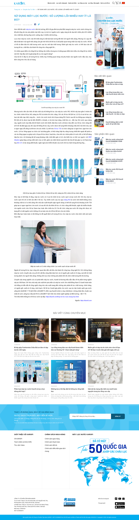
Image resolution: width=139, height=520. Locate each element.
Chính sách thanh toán (52, 442)
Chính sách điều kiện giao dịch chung (55, 450)
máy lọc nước (30, 29)
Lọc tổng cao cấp (82, 3)
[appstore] (120, 503)
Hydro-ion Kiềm (72, 3)
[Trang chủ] (20, 3)
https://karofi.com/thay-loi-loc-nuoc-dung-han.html (62, 297)
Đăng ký (118, 416)
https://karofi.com (86, 300)
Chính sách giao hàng (52, 439)
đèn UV (19, 143)
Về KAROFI (18, 439)
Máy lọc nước (51, 3)
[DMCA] (69, 504)
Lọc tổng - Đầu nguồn (93, 3)
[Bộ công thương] (69, 499)
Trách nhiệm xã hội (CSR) (23, 442)
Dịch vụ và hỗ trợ (105, 3)
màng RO (67, 200)
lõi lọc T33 (57, 128)
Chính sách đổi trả (51, 445)
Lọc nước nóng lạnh (61, 3)
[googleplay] (120, 507)
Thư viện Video (19, 445)
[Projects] (123, 3)
